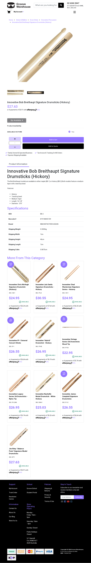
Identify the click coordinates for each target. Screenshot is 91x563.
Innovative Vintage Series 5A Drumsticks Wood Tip (71, 341)
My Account (13, 488)
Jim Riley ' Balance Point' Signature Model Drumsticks (18, 451)
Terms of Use (49, 501)
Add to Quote (53, 146)
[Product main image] (45, 54)
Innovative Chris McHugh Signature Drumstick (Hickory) (19, 287)
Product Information (18, 164)
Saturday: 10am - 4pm (32, 522)
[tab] (18, 164)
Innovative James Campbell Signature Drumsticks (70, 396)
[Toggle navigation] (74, 12)
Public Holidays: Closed (32, 533)
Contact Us (13, 508)
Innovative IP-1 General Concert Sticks (18, 341)
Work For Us (13, 521)
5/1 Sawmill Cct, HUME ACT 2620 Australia (32, 540)
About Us (12, 512)
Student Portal (32, 492)
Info (38, 110)
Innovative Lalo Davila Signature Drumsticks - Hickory (45, 287)
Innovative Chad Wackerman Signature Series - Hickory (71, 287)
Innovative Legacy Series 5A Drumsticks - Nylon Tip (18, 396)
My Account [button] (18, 12)
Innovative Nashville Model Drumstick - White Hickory (45, 396)
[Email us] (62, 501)
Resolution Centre (12, 498)
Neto (76, 551)
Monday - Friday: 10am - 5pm (31, 514)
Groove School (32, 488)
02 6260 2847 (73, 3)
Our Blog (12, 516)
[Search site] (61, 5)
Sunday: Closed (32, 528)
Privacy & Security (48, 496)
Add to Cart (53, 140)
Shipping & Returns (48, 489)
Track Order (13, 492)
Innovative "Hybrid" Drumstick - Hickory (43, 341)
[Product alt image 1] (35, 92)
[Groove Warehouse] (19, 5)
